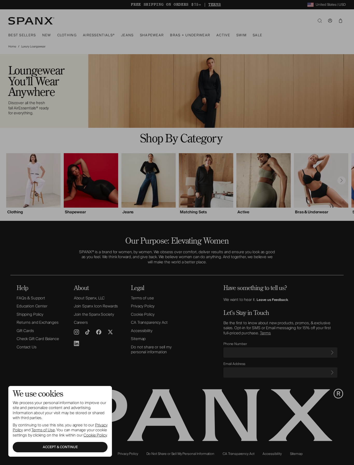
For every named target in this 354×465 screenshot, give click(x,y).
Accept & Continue (60, 447)
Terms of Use (43, 430)
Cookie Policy (95, 435)
